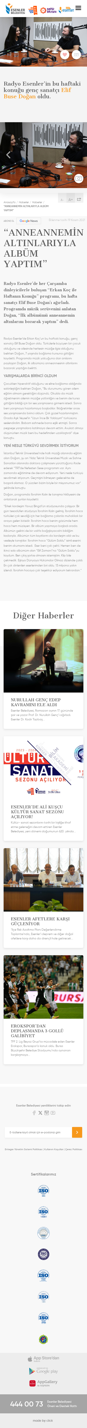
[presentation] (8, 155)
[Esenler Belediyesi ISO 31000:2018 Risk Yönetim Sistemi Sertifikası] (43, 1275)
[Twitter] (40, 1113)
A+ (70, 199)
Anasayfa (9, 202)
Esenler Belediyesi (15, 8)
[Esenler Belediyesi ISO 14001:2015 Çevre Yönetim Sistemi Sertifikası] (43, 1211)
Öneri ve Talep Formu (32, 10)
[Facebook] (34, 1113)
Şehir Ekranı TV (48, 10)
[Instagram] (46, 1113)
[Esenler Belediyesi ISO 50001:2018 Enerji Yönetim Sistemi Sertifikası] (43, 1318)
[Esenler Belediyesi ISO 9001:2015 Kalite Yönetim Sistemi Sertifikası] (43, 1190)
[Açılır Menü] (78, 8)
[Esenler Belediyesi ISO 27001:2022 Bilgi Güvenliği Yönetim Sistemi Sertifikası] (43, 1233)
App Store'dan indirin (43, 1359)
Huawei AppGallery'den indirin (43, 1383)
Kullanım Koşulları (53, 1149)
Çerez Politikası (73, 1149)
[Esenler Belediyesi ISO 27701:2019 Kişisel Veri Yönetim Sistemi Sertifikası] (43, 1254)
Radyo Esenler (66, 10)
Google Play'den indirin (43, 1371)
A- (62, 200)
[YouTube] (53, 1113)
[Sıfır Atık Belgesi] (43, 1339)
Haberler (24, 202)
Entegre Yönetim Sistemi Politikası (23, 1149)
